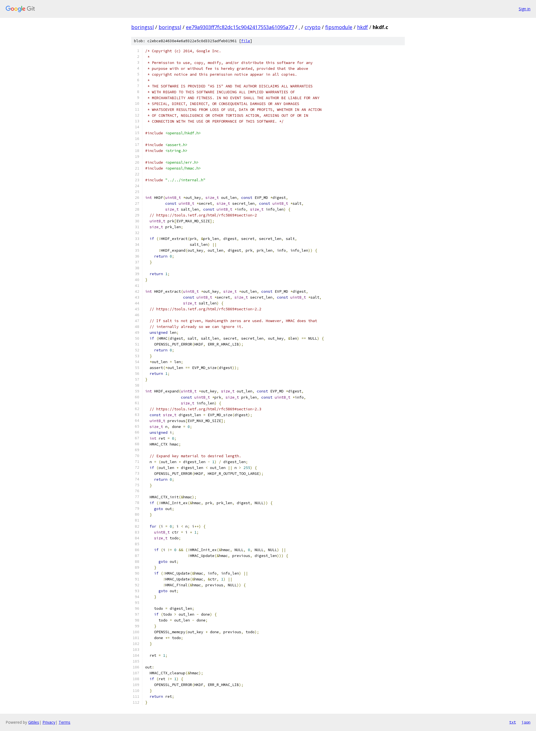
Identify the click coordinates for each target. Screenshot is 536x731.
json (525, 722)
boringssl (142, 27)
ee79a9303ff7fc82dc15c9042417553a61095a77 (240, 27)
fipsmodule (338, 27)
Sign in (524, 8)
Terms (64, 722)
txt (512, 722)
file (245, 41)
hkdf (362, 27)
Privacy (48, 722)
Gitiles (33, 722)
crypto (312, 27)
